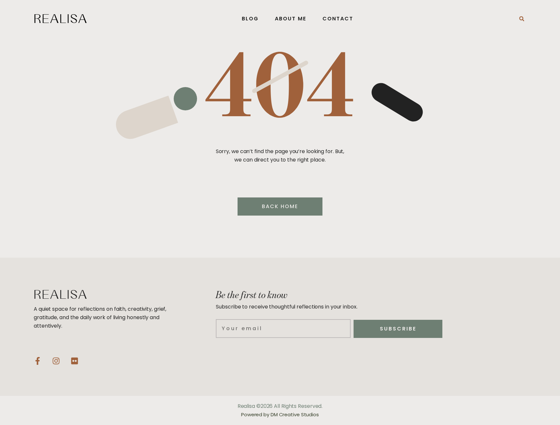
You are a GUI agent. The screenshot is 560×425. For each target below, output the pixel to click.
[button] (521, 18)
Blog (250, 18)
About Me (290, 18)
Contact (337, 18)
